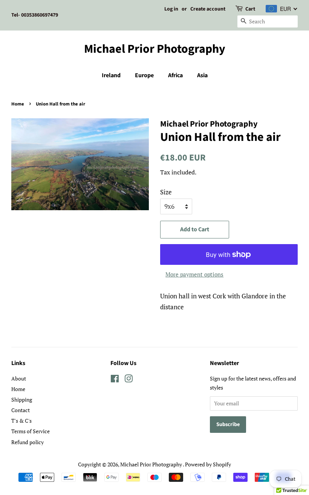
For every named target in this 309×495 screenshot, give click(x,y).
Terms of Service (30, 431)
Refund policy (27, 442)
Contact (20, 410)
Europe (144, 75)
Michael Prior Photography (154, 49)
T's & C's (21, 420)
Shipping (21, 399)
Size (166, 192)
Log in (171, 9)
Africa (175, 75)
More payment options (194, 274)
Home (17, 104)
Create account (207, 9)
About (18, 378)
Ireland (111, 75)
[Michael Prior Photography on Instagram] (128, 379)
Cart (250, 9)
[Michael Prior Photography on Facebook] (114, 379)
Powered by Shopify (208, 464)
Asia (202, 75)
